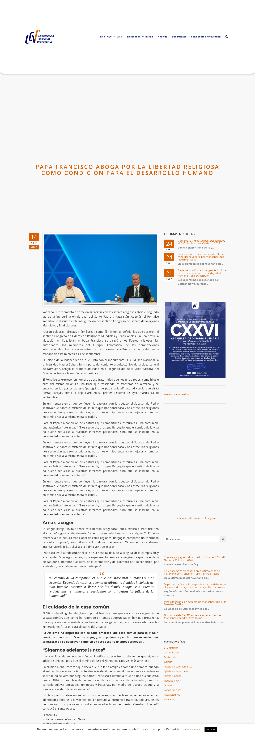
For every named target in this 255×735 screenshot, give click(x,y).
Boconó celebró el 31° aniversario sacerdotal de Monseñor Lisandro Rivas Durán (192, 617)
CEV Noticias (171, 647)
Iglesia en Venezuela (176, 671)
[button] (227, 37)
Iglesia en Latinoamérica (178, 666)
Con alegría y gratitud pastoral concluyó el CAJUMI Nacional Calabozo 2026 (201, 242)
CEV (109, 36)
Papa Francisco (172, 690)
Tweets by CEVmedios (176, 394)
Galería (168, 661)
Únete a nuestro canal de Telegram (195, 518)
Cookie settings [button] (192, 729)
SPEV (119, 36)
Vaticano (169, 699)
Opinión (168, 685)
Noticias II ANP (172, 680)
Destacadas (170, 657)
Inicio (102, 36)
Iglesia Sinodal (172, 676)
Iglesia (149, 36)
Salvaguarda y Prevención (206, 36)
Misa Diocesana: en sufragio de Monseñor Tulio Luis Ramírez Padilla (195, 603)
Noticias (162, 36)
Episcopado (134, 36)
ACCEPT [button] (211, 729)
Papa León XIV (172, 694)
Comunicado (171, 652)
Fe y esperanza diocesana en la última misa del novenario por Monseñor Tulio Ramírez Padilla (201, 257)
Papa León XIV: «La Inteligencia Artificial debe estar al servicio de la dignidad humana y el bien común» (202, 273)
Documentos (179, 36)
